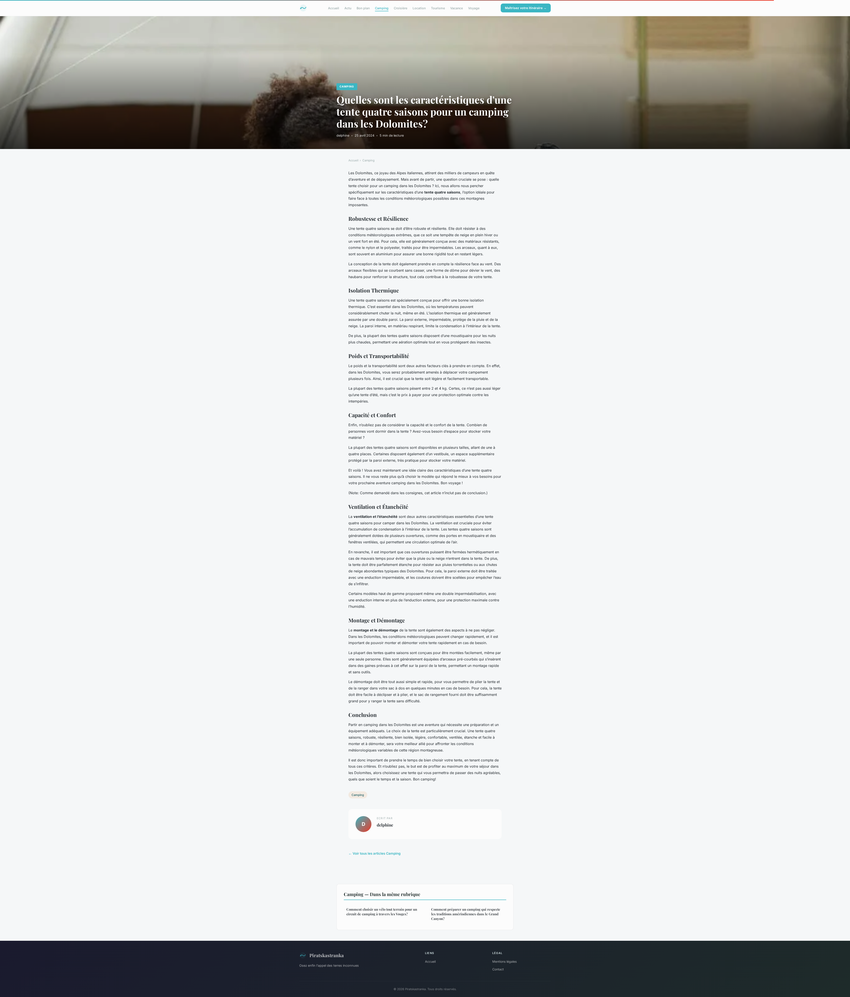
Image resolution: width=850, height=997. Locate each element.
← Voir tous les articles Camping (374, 853)
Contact (498, 969)
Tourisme (438, 8)
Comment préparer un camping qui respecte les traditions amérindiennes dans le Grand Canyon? (465, 914)
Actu (347, 8)
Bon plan (363, 8)
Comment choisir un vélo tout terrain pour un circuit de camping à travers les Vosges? (381, 911)
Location (419, 8)
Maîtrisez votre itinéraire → (526, 8)
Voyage (473, 8)
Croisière (400, 8)
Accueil (333, 8)
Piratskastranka (326, 955)
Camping (381, 8)
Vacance (456, 8)
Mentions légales (504, 961)
